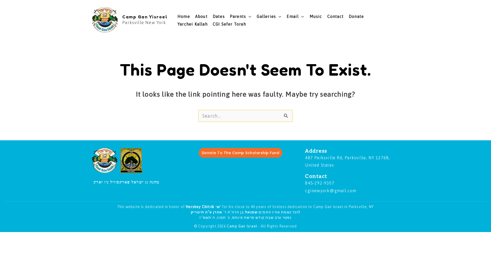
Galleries (266, 16)
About (201, 16)
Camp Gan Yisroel (144, 16)
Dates (219, 16)
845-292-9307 (319, 183)
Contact (335, 16)
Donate (356, 16)
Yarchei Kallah (192, 24)
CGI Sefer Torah (229, 24)
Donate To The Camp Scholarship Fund (241, 152)
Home (183, 16)
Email (293, 16)
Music (316, 16)
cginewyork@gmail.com (330, 190)
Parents (238, 16)
